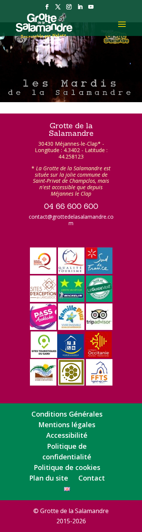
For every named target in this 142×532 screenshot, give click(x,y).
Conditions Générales (67, 413)
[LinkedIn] (80, 9)
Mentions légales (66, 424)
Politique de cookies (67, 467)
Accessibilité (66, 435)
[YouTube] (91, 9)
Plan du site (48, 477)
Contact (91, 477)
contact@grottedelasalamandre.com (71, 220)
